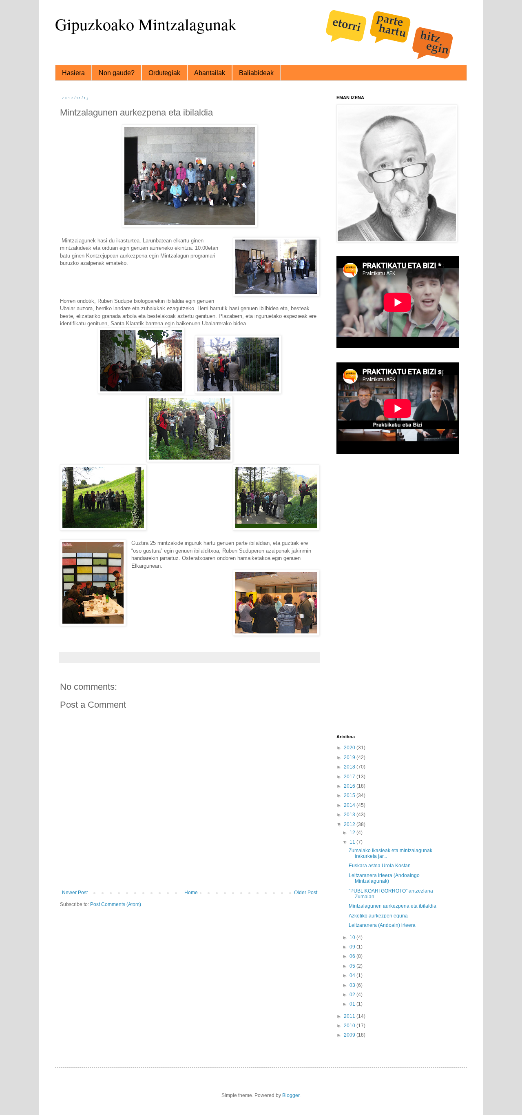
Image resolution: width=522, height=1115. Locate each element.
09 (352, 947)
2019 (350, 757)
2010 (350, 1025)
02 (352, 994)
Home (191, 892)
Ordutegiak (164, 72)
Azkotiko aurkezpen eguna (378, 916)
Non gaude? (117, 72)
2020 (350, 748)
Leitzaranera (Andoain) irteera (382, 925)
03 (352, 985)
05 (352, 966)
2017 (350, 777)
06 (352, 956)
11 (352, 842)
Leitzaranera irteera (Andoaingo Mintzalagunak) (384, 878)
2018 (350, 767)
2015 (350, 795)
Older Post (305, 892)
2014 (350, 805)
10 (352, 937)
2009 (350, 1035)
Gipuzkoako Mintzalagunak (146, 24)
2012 (350, 824)
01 (352, 1004)
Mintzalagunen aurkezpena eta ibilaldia (392, 906)
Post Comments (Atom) (115, 904)
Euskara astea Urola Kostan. (380, 865)
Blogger (290, 1095)
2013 (350, 814)
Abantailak (209, 72)
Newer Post (75, 892)
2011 (350, 1016)
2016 (350, 786)
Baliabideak (256, 72)
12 (352, 832)
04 (352, 975)
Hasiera (73, 72)
